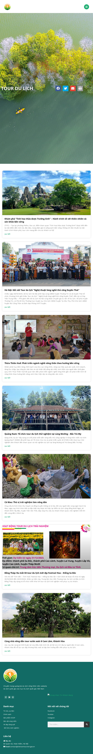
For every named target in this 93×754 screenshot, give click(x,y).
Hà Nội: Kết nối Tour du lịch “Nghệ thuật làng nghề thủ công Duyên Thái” (42, 290)
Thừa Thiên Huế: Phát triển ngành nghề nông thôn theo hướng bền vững (42, 363)
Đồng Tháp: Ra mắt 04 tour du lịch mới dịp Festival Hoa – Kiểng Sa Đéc (40, 573)
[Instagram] (13, 697)
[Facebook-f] (6, 697)
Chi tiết (7, 234)
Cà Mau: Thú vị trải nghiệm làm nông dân (26, 502)
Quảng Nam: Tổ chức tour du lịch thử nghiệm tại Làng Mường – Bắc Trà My (43, 433)
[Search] (87, 724)
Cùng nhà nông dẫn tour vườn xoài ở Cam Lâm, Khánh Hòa (35, 641)
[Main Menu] (86, 6)
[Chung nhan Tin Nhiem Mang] (60, 695)
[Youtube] (9, 697)
